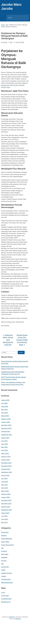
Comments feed (6, 598)
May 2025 (4, 447)
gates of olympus (21, 318)
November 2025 (6, 428)
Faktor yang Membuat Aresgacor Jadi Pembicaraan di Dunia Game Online (13, 383)
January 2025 (5, 460)
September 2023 (6, 510)
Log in (3, 592)
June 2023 (4, 519)
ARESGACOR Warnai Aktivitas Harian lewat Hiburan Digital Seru (14, 368)
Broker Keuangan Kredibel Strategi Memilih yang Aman (14, 362)
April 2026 (4, 412)
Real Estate (4, 554)
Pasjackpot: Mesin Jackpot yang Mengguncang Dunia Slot (8, 340)
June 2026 (4, 406)
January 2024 (5, 497)
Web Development (7, 582)
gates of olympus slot (8, 322)
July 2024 (4, 478)
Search (26, 18)
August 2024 (5, 475)
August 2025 (5, 438)
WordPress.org (5, 602)
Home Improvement (7, 545)
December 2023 (6, 500)
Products (4, 551)
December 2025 (6, 425)
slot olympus (5, 325)
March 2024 (5, 491)
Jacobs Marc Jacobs (11, 6)
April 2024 (4, 488)
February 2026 (5, 419)
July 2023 (4, 516)
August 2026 (5, 400)
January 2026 (5, 422)
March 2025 (5, 453)
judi (2, 548)
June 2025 (4, 444)
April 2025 (4, 450)
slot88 (3, 570)
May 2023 (4, 522)
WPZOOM (18, 618)
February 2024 (5, 494)
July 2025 (4, 441)
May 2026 (4, 409)
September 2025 (6, 434)
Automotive (4, 532)
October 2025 (5, 431)
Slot (7, 25)
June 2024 (4, 481)
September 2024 (6, 472)
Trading (3, 576)
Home (2, 25)
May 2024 (4, 485)
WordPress (12, 617)
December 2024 (6, 463)
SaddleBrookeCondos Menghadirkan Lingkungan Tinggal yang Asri (12, 373)
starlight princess (6, 573)
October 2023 (5, 507)
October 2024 (5, 469)
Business (4, 535)
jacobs (5, 42)
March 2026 (5, 416)
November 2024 (6, 466)
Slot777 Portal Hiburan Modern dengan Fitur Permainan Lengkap (13, 378)
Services (3, 560)
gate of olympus (10, 318)
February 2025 (5, 456)
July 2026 (4, 403)
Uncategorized (5, 579)
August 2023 (5, 513)
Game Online (5, 542)
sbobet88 (4, 557)
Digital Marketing (6, 538)
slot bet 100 (5, 567)
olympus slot (20, 322)
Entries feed (5, 595)
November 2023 (6, 503)
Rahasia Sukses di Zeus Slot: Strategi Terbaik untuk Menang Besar (22, 340)
